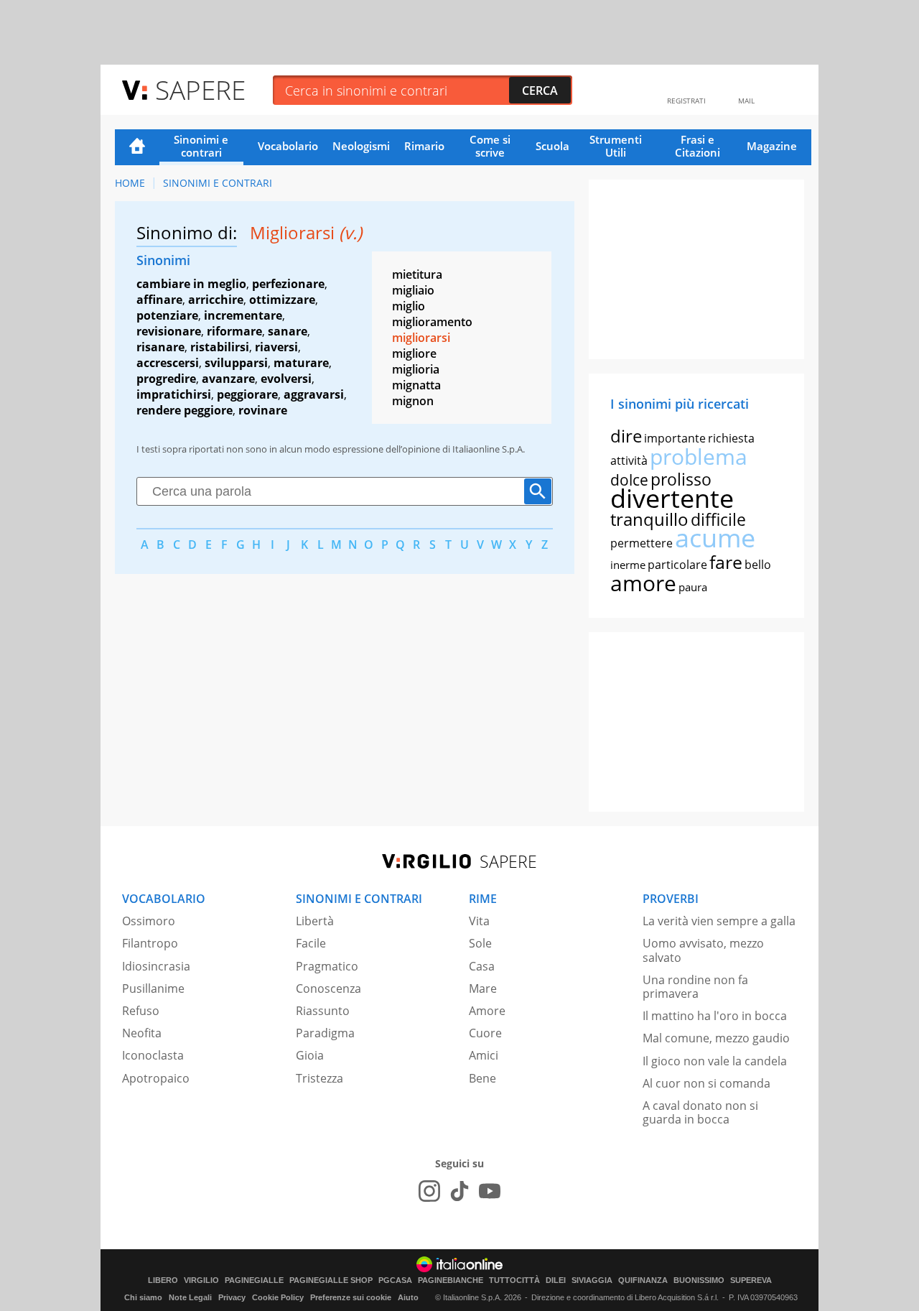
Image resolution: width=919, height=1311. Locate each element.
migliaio (413, 290)
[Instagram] (429, 1191)
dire (626, 436)
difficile (718, 519)
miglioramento (432, 322)
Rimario (424, 146)
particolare (677, 565)
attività (629, 460)
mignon (413, 401)
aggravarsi (314, 394)
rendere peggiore (184, 410)
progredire (166, 378)
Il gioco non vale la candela (715, 1061)
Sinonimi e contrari (201, 145)
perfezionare (288, 284)
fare (725, 562)
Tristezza (319, 1078)
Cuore (485, 1033)
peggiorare (247, 394)
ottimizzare (282, 299)
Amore (487, 1011)
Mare (483, 988)
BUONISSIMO (698, 1280)
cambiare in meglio (191, 284)
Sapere (200, 89)
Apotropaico (156, 1078)
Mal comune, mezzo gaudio (716, 1038)
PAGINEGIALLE (254, 1280)
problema (698, 456)
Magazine (772, 146)
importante (675, 438)
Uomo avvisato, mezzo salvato (703, 950)
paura (692, 587)
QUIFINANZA (643, 1280)
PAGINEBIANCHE (450, 1280)
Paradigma (325, 1033)
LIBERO (163, 1280)
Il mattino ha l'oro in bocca (715, 1016)
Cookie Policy (278, 1297)
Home (137, 147)
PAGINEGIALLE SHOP (331, 1280)
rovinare (262, 410)
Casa (482, 966)
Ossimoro (148, 921)
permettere (641, 543)
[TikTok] (459, 1191)
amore (643, 583)
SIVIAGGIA (592, 1280)
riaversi (276, 347)
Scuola (552, 146)
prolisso (681, 479)
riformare (234, 331)
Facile (311, 943)
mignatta (416, 385)
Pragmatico (327, 966)
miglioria (415, 369)
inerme (627, 564)
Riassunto (323, 1011)
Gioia (310, 1055)
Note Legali (190, 1297)
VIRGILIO (201, 1280)
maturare (301, 363)
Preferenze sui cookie (350, 1297)
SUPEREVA (751, 1280)
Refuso (140, 1011)
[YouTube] (490, 1191)
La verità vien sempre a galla (719, 921)
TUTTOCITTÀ (514, 1280)
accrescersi (167, 363)
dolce (629, 480)
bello (758, 565)
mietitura (417, 274)
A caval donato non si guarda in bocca (700, 1112)
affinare (159, 299)
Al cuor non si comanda (706, 1083)
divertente (672, 498)
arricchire (215, 299)
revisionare (168, 331)
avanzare (228, 378)
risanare (160, 347)
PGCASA (395, 1280)
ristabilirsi (219, 347)
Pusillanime (153, 988)
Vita (479, 921)
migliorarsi (421, 338)
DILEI (556, 1280)
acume (715, 537)
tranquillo (649, 519)
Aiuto (408, 1297)
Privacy (232, 1297)
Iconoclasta (153, 1055)
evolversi (286, 378)
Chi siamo (143, 1297)
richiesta (731, 438)
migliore (414, 353)
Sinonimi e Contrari (217, 183)
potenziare (167, 315)
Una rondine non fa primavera (695, 986)
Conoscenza (328, 988)
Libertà (315, 921)
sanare (287, 331)
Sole (480, 943)
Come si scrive (490, 145)
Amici (483, 1055)
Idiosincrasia (156, 966)
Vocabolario (288, 146)
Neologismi (361, 146)
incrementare (243, 315)
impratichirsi (173, 394)
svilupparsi (236, 363)
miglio (408, 306)
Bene (482, 1078)
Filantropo (150, 943)
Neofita (142, 1033)
